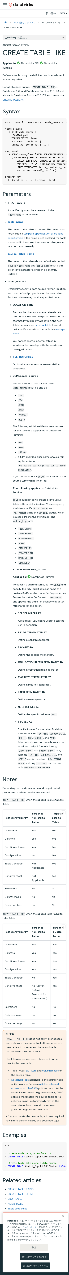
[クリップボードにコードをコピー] (62, 122)
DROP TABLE (15, 1198)
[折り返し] (56, 122)
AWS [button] (62, 13)
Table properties (17, 1208)
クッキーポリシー (30, 1227)
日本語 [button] (50, 13)
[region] (35, 1242)
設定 (34, 1247)
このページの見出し (16, 37)
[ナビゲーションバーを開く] (5, 4)
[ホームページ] (6, 22)
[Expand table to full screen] (63, 812)
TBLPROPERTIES (23, 357)
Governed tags (20, 1079)
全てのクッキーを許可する (35, 1265)
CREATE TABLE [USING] (21, 1189)
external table (43, 325)
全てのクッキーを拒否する (34, 1256)
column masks (50, 1070)
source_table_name (21, 254)
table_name (15, 222)
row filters (30, 1070)
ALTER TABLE (15, 1203)
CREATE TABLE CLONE (21, 1194)
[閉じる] (63, 1216)
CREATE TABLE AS (13, 99)
